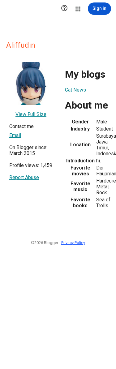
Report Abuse (24, 177)
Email (15, 135)
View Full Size (30, 114)
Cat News (75, 90)
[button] (64, 8)
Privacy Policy (73, 242)
